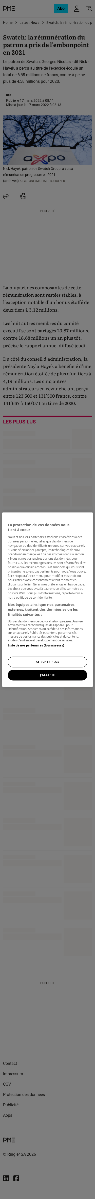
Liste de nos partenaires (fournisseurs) (36, 645)
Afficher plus (47, 662)
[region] (47, 599)
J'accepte (47, 675)
